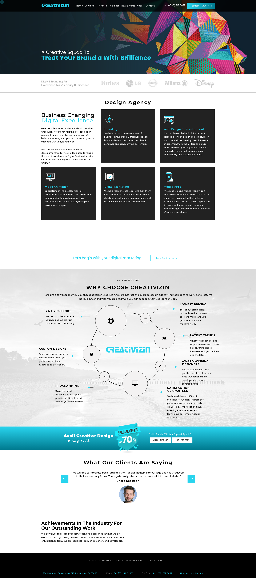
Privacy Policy (137, 560)
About (140, 5)
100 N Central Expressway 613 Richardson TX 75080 (70, 573)
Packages (114, 5)
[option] (128, 487)
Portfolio (102, 5)
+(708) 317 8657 (176, 5)
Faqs (121, 560)
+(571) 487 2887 (124, 573)
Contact (150, 5)
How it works (128, 5)
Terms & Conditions (102, 560)
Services (90, 5)
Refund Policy (157, 560)
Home (79, 5)
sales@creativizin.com (194, 573)
